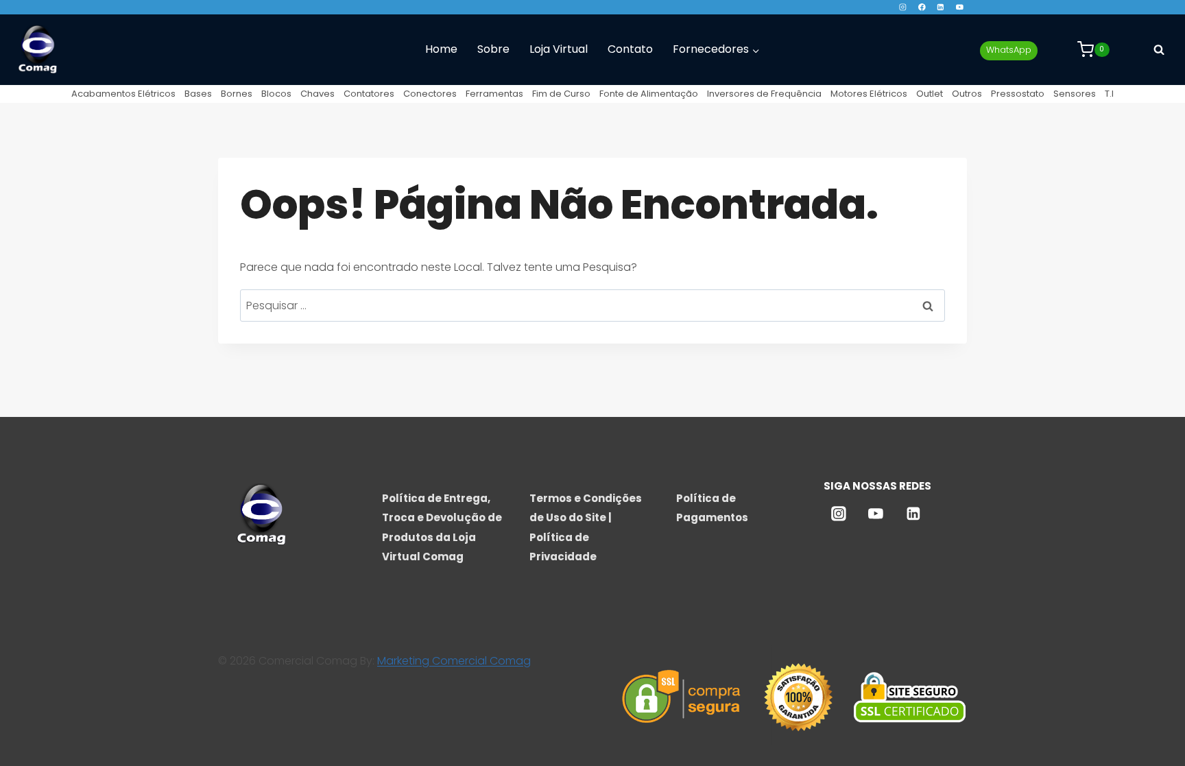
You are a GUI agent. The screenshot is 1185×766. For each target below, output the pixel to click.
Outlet (929, 93)
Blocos (276, 93)
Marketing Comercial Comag (454, 661)
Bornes (236, 93)
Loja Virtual (558, 49)
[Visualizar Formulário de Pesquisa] (1159, 49)
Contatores (369, 93)
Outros (967, 93)
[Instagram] (903, 7)
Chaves (317, 93)
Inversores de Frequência (764, 93)
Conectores (430, 93)
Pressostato (1017, 93)
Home (441, 49)
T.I (1109, 93)
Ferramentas (494, 93)
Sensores (1074, 93)
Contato (630, 49)
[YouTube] (960, 7)
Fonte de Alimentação (648, 93)
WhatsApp (1008, 50)
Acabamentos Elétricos (123, 93)
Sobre (493, 49)
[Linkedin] (940, 7)
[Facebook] (921, 7)
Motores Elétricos (868, 93)
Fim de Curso (561, 93)
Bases (198, 93)
